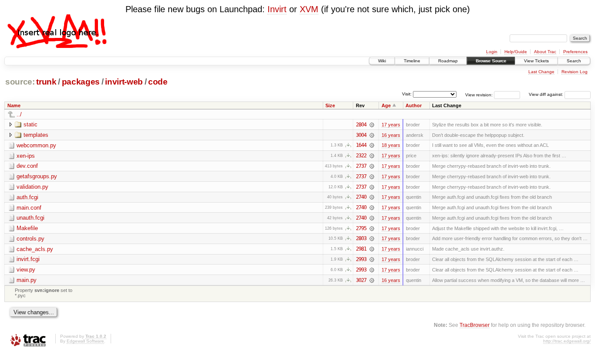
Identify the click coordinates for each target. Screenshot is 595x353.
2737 (361, 166)
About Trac (545, 51)
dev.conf (27, 166)
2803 (361, 238)
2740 (361, 197)
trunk (46, 81)
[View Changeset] (371, 125)
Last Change (541, 71)
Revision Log (574, 71)
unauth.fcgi (30, 217)
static (30, 124)
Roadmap (448, 60)
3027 (361, 280)
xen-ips (26, 156)
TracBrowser (475, 325)
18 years (391, 145)
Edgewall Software (85, 341)
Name (13, 105)
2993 (361, 259)
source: (20, 81)
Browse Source (491, 60)
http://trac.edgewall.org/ (567, 341)
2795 (361, 228)
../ (19, 114)
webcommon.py (36, 145)
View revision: (479, 94)
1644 (361, 145)
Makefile (27, 228)
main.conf (29, 207)
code (158, 81)
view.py (26, 269)
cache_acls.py (35, 249)
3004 (361, 135)
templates (36, 135)
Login (491, 51)
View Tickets (536, 60)
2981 (361, 249)
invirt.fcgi (28, 259)
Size (330, 105)
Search (574, 60)
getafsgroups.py (37, 176)
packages (81, 81)
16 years (391, 135)
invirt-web (124, 81)
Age (386, 105)
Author (414, 105)
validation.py (32, 186)
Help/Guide (515, 51)
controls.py (30, 238)
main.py (27, 280)
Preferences (575, 51)
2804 (361, 125)
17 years (391, 124)
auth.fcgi (27, 197)
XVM (309, 9)
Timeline (412, 60)
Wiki (382, 60)
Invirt (277, 9)
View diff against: (547, 94)
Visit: (407, 94)
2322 (361, 156)
